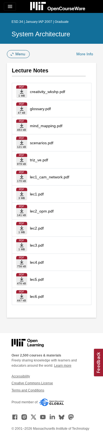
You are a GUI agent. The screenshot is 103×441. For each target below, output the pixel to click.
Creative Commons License (32, 383)
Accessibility (21, 376)
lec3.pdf (37, 245)
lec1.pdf (37, 194)
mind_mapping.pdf (46, 126)
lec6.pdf (37, 296)
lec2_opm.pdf (42, 211)
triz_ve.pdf (39, 160)
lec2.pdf (37, 228)
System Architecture (41, 34)
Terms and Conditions (28, 390)
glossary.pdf (40, 109)
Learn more (62, 366)
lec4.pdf (37, 262)
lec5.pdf (37, 279)
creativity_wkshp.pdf (47, 91)
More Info (84, 54)
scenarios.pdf (41, 143)
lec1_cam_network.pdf (49, 177)
